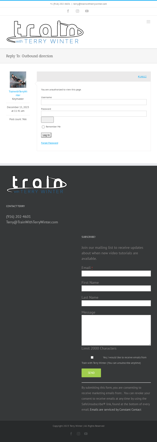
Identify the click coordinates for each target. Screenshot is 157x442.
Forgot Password (49, 142)
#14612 (142, 76)
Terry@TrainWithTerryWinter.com (32, 222)
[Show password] (47, 120)
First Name (90, 282)
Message (88, 312)
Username (46, 97)
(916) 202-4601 (18, 216)
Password (46, 108)
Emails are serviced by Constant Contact (115, 409)
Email (87, 267)
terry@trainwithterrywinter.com (90, 3)
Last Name (90, 297)
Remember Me (53, 126)
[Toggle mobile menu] (149, 22)
